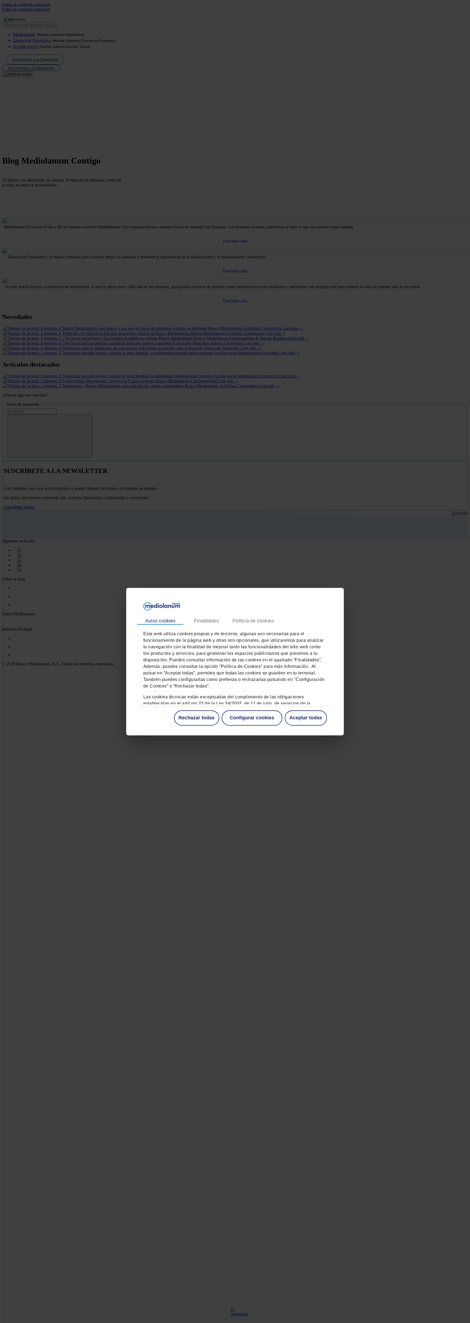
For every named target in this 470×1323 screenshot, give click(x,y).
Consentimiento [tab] (160, 621)
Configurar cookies (252, 717)
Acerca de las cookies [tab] (253, 621)
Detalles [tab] (206, 621)
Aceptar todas (305, 717)
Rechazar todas (196, 717)
